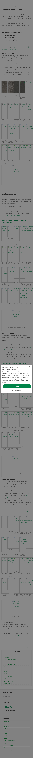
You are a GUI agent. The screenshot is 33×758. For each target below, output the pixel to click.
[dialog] (16, 379)
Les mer (4, 382)
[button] (16, 390)
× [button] (29, 366)
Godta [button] (17, 386)
